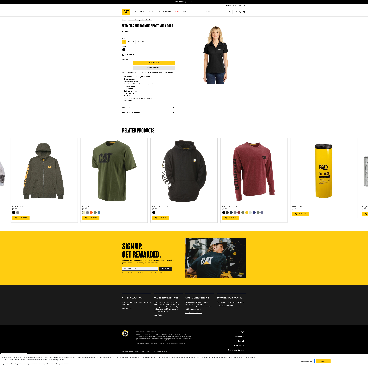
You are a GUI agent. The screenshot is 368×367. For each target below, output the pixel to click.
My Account (239, 337)
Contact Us (239, 346)
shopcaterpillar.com (126, 12)
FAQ (240, 5)
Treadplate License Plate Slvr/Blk (302, 207)
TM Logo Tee (16, 207)
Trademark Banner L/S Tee (160, 207)
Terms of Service (127, 351)
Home (124, 20)
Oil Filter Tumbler (227, 207)
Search (241, 341)
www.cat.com (140, 331)
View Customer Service (193, 313)
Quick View (44, 202)
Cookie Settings (306, 361)
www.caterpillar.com (150, 331)
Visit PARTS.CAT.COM (225, 306)
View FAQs (158, 315)
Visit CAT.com (127, 308)
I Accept (323, 361)
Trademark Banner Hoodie (90, 207)
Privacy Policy (150, 351)
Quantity (125, 59)
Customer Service (230, 5)
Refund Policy (139, 351)
